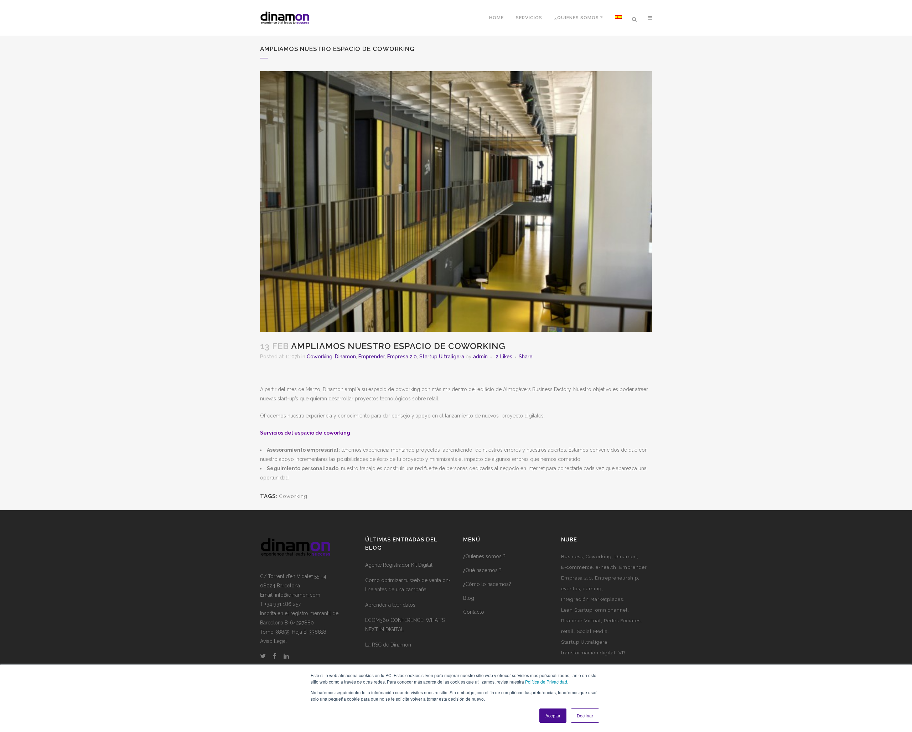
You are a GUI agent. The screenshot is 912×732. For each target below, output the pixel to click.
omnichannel (611, 610)
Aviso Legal (273, 641)
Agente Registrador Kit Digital (398, 565)
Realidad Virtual (581, 620)
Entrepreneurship (616, 578)
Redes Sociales (622, 620)
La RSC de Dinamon (388, 645)
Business (572, 556)
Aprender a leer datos (390, 605)
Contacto (473, 612)
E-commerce (577, 567)
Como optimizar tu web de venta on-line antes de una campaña (408, 584)
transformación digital (588, 652)
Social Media (592, 631)
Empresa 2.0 (402, 356)
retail (567, 631)
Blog (468, 598)
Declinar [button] (585, 715)
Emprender (371, 356)
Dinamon (345, 356)
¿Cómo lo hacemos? (487, 584)
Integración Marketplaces (592, 599)
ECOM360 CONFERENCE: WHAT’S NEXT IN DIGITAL (405, 624)
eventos (570, 588)
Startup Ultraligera (441, 356)
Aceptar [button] (552, 715)
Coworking (319, 356)
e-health (606, 567)
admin (480, 356)
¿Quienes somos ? (484, 556)
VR (622, 652)
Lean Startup (576, 610)
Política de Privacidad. (546, 682)
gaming (592, 588)
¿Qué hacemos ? (482, 570)
